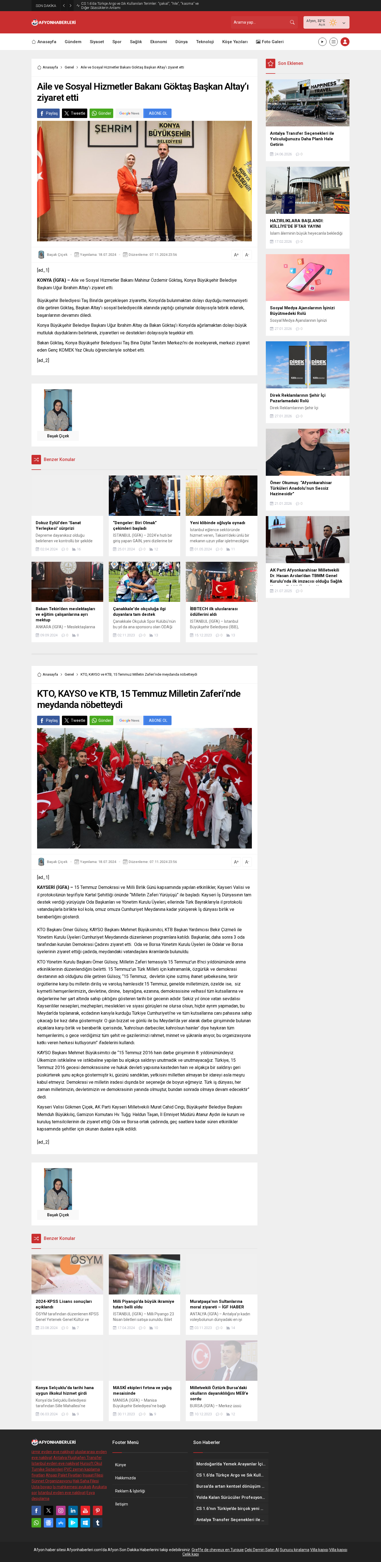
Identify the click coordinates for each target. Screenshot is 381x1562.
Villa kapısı (319, 1550)
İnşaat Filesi (93, 1475)
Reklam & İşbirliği (130, 1491)
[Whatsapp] (36, 1522)
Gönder (104, 113)
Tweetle (78, 113)
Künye (120, 1465)
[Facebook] (36, 1510)
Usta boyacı (42, 1487)
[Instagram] (61, 1510)
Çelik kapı (190, 1554)
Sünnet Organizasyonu (52, 1481)
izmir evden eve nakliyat (53, 1452)
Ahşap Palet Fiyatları (64, 1475)
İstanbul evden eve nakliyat (55, 1463)
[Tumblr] (97, 1522)
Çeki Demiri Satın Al (262, 1550)
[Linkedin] (73, 1510)
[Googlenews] (48, 1522)
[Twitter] (48, 1510)
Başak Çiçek (57, 254)
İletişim (121, 1504)
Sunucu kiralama (294, 1550)
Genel (69, 67)
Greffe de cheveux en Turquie (218, 1550)
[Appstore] (61, 1522)
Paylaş (52, 113)
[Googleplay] (73, 1522)
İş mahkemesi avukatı (72, 1487)
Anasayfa (50, 67)
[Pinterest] (97, 1510)
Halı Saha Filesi (86, 1481)
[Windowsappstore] (85, 1522)
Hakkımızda (125, 1478)
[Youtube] (85, 1510)
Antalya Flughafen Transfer (77, 1457)
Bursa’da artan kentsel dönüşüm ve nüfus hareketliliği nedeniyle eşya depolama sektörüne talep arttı (135, 5)
